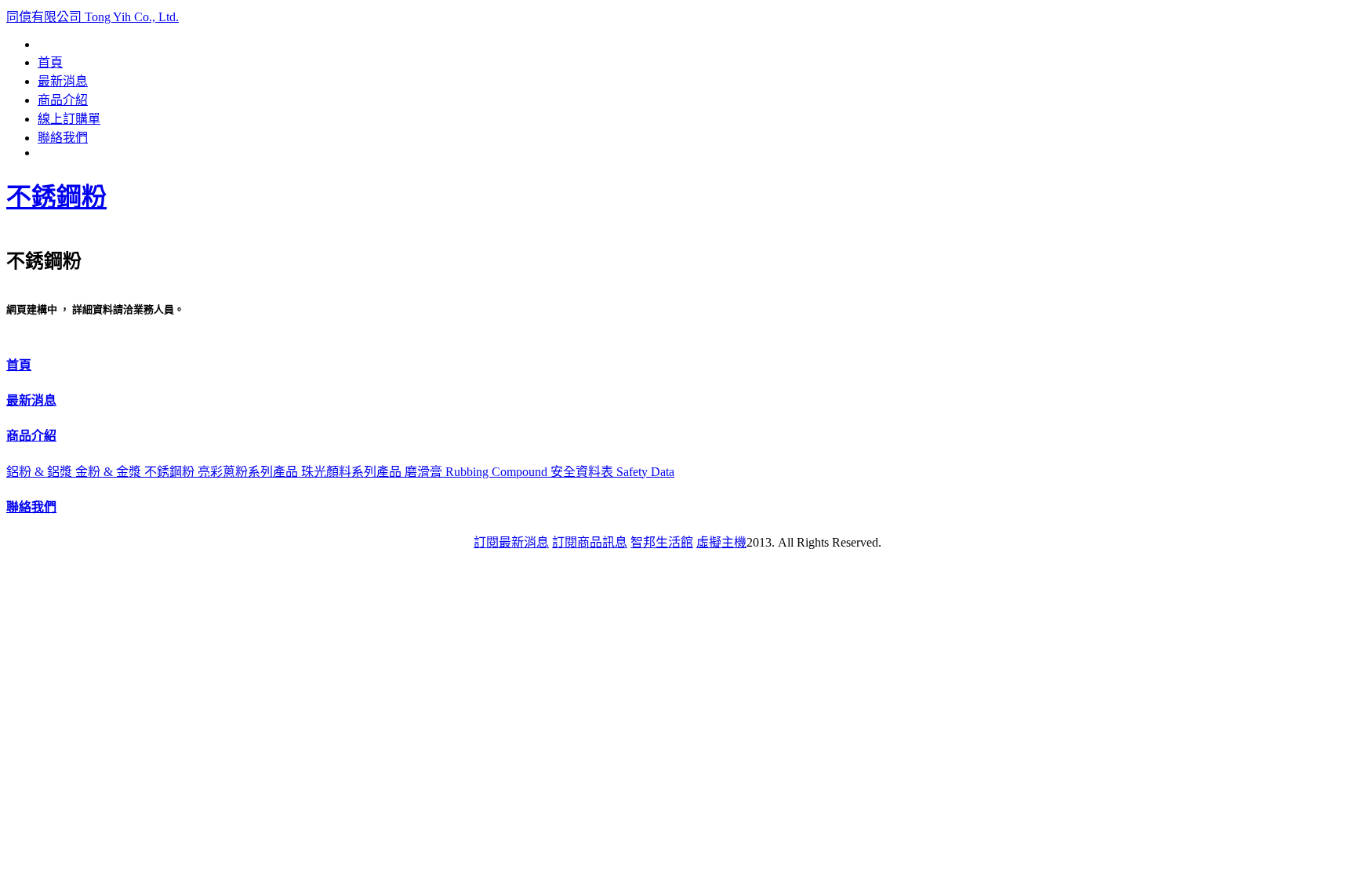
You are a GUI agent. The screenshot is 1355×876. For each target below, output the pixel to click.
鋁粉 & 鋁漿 (40, 471)
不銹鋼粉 (56, 197)
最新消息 (63, 81)
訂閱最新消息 (511, 542)
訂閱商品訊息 (589, 542)
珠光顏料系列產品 (353, 471)
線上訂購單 (69, 118)
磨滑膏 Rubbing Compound (477, 471)
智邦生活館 (661, 542)
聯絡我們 (63, 137)
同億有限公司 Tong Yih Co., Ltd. (92, 17)
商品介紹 (63, 100)
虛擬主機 (721, 542)
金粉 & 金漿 (109, 471)
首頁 (50, 62)
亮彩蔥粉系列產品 (249, 471)
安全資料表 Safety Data (612, 471)
